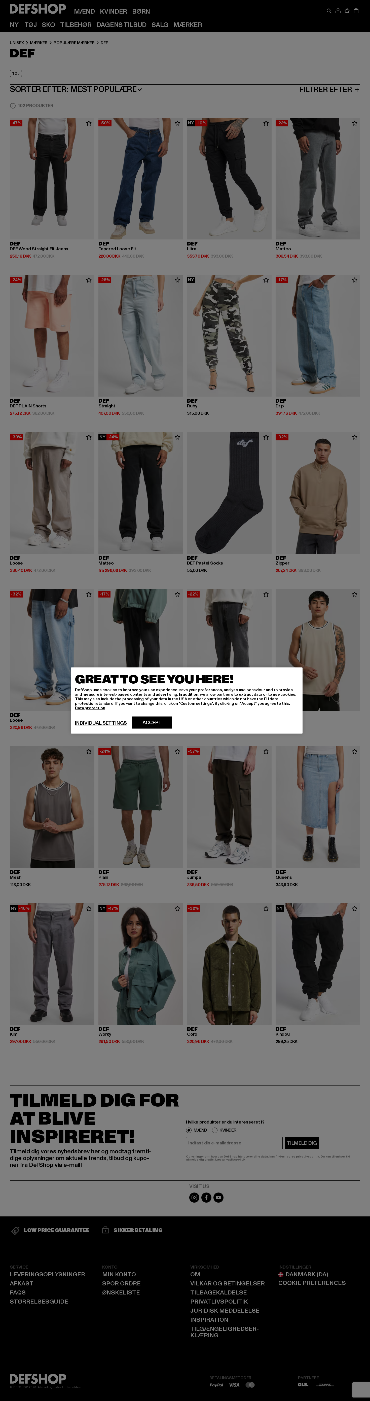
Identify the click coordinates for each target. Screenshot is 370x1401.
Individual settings (101, 723)
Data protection (90, 708)
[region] (187, 701)
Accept (152, 722)
